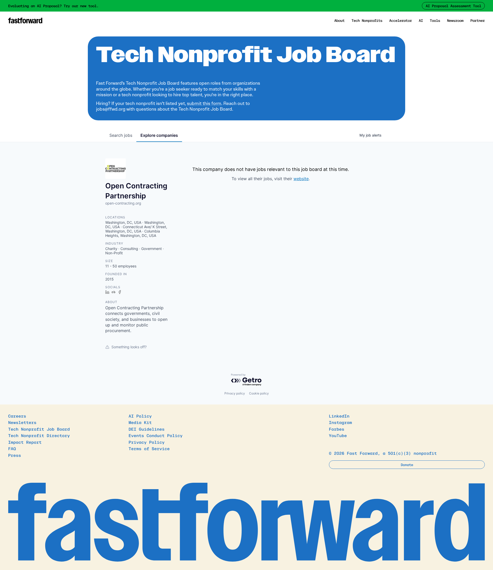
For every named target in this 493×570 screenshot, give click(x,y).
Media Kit (140, 422)
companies (159, 135)
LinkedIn (339, 416)
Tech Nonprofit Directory (39, 435)
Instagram (340, 422)
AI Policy (140, 416)
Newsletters (22, 422)
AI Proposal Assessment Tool (453, 5)
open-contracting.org (123, 203)
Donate (407, 464)
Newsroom (455, 20)
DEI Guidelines (147, 429)
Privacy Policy (147, 442)
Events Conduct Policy (156, 435)
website (301, 178)
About (339, 20)
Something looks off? (129, 347)
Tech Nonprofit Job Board (39, 429)
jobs (120, 135)
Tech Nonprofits (367, 20)
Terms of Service (149, 448)
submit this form (204, 103)
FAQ (12, 448)
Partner (477, 20)
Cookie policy (259, 393)
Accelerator (400, 20)
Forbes (336, 429)
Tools (435, 20)
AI (421, 20)
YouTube (338, 435)
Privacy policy (234, 393)
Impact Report (25, 442)
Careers (17, 416)
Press (14, 455)
